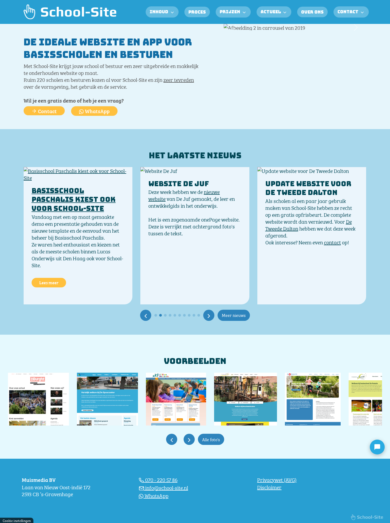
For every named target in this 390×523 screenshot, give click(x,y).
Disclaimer (269, 487)
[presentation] (145, 315)
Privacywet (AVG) (277, 479)
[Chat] (377, 447)
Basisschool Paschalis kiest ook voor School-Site (74, 199)
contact (332, 242)
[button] (234, 27)
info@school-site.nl (166, 487)
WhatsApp (97, 111)
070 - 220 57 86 (160, 479)
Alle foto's (211, 439)
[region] (79, 487)
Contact (47, 111)
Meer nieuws (234, 315)
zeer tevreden (178, 79)
